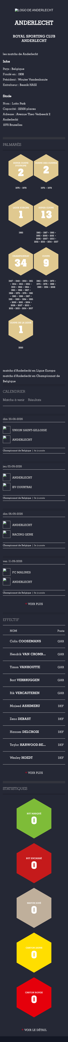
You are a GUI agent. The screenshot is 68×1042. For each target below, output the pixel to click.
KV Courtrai (22, 487)
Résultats (34, 400)
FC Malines (21, 572)
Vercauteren (25, 693)
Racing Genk (22, 534)
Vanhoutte (25, 667)
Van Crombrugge (28, 654)
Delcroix (24, 732)
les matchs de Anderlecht (20, 54)
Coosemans (25, 641)
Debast (20, 719)
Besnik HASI (28, 85)
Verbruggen (25, 680)
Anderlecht (22, 439)
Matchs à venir (13, 400)
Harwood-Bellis (28, 745)
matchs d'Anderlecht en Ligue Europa (29, 371)
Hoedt (21, 758)
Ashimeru (25, 706)
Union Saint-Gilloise (29, 430)
